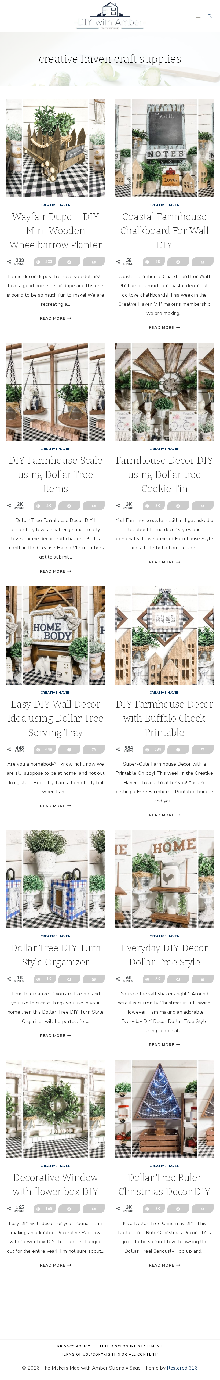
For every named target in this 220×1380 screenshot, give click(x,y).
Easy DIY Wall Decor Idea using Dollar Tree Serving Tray (56, 718)
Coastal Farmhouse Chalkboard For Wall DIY (164, 231)
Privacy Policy (73, 1346)
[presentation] (55, 148)
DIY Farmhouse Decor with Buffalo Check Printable (164, 718)
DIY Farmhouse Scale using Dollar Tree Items (56, 474)
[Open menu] (198, 16)
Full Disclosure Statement (131, 1346)
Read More (55, 318)
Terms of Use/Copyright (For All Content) (110, 1354)
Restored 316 (182, 1368)
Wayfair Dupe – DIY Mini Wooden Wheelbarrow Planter (55, 231)
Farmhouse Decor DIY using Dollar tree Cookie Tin (164, 474)
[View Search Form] (210, 16)
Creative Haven (56, 205)
